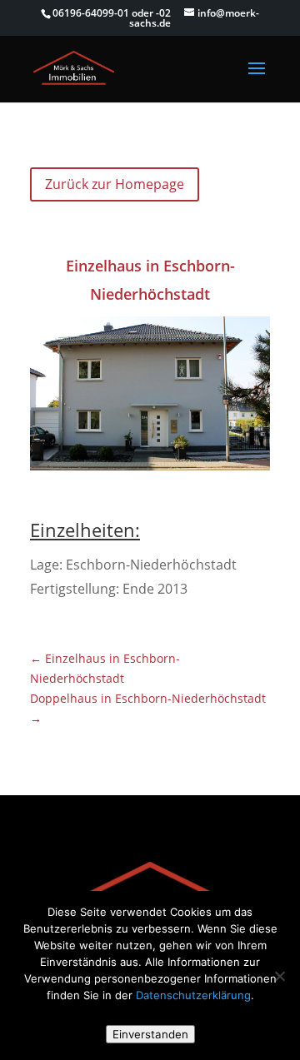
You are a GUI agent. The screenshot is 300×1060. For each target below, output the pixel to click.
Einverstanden (150, 1034)
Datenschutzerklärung (193, 995)
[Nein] (279, 976)
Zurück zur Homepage (114, 184)
